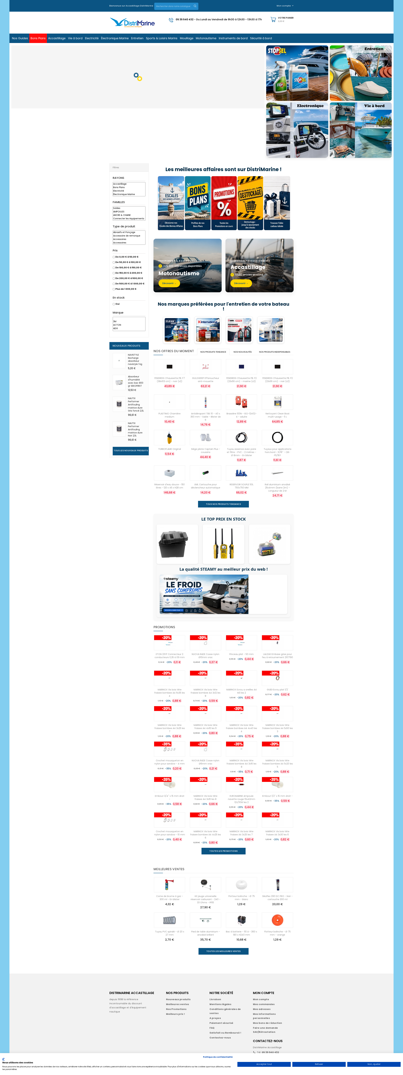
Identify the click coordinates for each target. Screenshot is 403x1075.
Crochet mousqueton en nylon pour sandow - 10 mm (169, 833)
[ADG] (129, 328)
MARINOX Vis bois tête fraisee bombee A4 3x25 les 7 (169, 728)
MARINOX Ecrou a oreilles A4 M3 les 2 (241, 691)
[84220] (129, 318)
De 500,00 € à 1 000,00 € (130, 283)
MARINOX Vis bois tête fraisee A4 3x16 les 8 (205, 797)
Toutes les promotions (223, 851)
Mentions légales (220, 1004)
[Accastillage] (129, 184)
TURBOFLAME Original (169, 449)
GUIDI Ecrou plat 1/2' (277, 689)
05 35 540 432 (184, 19)
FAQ (212, 1027)
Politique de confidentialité (218, 1057)
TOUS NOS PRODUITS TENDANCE (223, 504)
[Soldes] (129, 208)
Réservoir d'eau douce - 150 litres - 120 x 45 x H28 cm (169, 486)
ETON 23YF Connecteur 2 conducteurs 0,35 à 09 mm (170, 656)
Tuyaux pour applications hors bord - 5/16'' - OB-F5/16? (277, 452)
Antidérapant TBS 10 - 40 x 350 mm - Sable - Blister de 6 (205, 416)
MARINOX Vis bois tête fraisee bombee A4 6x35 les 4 (169, 692)
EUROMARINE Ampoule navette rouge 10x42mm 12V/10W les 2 (241, 799)
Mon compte (261, 999)
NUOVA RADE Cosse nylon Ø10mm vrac (205, 656)
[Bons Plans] (129, 187)
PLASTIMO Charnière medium (170, 415)
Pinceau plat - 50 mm (241, 654)
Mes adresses (261, 1009)
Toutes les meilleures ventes (223, 951)
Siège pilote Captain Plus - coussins (205, 450)
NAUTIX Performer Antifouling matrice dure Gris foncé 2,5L (136, 404)
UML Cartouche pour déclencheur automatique (205, 486)
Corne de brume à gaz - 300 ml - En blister (169, 898)
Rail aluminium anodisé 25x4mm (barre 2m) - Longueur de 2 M (277, 487)
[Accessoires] (129, 239)
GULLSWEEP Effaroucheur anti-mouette (205, 380)
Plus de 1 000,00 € (125, 289)
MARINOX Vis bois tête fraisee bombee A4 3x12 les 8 (205, 692)
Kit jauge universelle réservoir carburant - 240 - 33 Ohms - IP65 (205, 899)
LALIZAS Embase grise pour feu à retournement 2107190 (277, 656)
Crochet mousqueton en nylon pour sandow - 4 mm (169, 762)
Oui (117, 303)
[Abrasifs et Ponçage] (129, 232)
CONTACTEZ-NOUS (268, 1041)
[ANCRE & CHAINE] (129, 215)
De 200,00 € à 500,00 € (129, 278)
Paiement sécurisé (221, 1023)
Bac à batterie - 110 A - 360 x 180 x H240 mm (241, 933)
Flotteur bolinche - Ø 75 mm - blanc (241, 898)
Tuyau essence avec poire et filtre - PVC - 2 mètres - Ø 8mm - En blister (241, 452)
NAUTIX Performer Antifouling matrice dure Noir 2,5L (135, 429)
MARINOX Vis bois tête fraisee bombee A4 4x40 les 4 (241, 728)
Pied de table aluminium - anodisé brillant (205, 933)
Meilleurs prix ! (175, 1014)
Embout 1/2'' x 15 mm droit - (277, 796)
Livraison (215, 999)
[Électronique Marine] (129, 194)
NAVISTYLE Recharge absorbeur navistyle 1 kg (135, 359)
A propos (215, 1018)
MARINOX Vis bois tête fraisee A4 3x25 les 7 (241, 833)
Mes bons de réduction (267, 1023)
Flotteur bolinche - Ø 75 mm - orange (277, 933)
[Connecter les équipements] (129, 218)
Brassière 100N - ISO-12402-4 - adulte (242, 415)
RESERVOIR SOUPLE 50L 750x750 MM (241, 486)
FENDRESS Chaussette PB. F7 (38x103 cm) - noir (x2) (169, 380)
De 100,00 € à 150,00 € (128, 267)
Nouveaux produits (178, 999)
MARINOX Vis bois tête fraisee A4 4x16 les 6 (205, 726)
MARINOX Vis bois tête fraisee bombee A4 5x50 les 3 (277, 728)
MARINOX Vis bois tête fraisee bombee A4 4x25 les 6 (205, 834)
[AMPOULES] (129, 211)
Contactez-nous (220, 1037)
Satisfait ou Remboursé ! (225, 1032)
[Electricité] (129, 191)
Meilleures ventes (177, 1004)
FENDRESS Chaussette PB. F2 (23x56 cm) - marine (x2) (241, 380)
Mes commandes (264, 1004)
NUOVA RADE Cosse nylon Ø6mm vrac (205, 762)
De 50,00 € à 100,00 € (128, 262)
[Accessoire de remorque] (129, 236)
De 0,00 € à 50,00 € (127, 256)
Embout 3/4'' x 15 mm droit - (169, 797)
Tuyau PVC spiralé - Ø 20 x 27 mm (169, 933)
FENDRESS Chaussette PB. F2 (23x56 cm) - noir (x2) (277, 380)
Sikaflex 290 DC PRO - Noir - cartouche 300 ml (277, 898)
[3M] (129, 321)
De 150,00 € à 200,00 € (128, 272)
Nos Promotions (176, 1009)
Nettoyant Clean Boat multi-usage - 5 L (277, 415)
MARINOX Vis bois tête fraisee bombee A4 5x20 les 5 (277, 763)
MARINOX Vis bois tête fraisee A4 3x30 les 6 (277, 833)
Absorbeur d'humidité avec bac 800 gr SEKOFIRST (135, 381)
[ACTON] (129, 325)
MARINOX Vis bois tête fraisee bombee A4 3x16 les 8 (241, 763)
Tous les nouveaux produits (131, 450)
